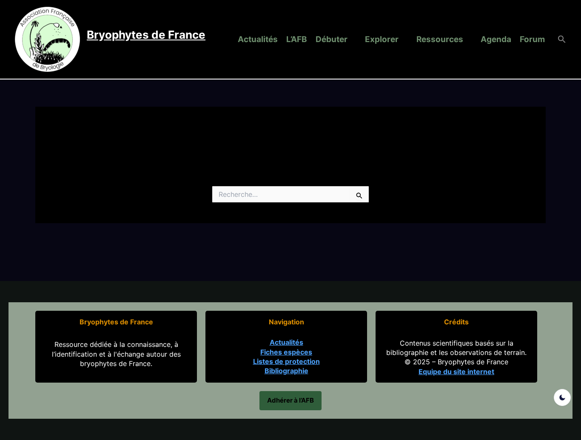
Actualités (258, 39)
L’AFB (296, 39)
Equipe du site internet (456, 371)
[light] (562, 397)
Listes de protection (286, 361)
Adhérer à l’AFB (290, 400)
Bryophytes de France (146, 34)
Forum (532, 39)
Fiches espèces (286, 352)
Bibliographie (286, 370)
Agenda (496, 39)
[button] (557, 39)
